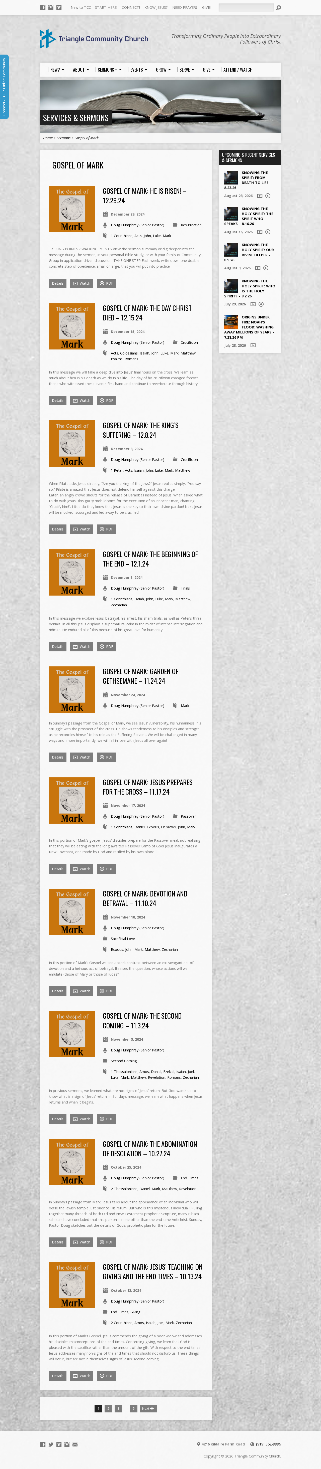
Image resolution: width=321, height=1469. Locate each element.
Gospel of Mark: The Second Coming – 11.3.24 (142, 1020)
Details (57, 283)
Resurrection (191, 225)
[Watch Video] (259, 195)
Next (146, 1408)
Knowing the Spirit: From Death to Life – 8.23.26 (248, 180)
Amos (144, 1071)
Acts (138, 235)
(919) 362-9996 (268, 1444)
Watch (84, 283)
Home (48, 137)
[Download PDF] (267, 195)
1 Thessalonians (124, 1071)
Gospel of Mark (86, 137)
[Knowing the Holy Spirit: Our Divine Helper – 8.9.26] (231, 254)
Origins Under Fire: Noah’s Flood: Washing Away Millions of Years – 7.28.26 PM (249, 327)
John (147, 235)
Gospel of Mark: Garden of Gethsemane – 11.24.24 (140, 676)
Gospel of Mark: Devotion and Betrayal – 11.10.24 (145, 898)
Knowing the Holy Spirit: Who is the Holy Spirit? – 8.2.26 (249, 288)
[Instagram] (50, 7)
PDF (109, 283)
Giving (135, 1312)
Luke (157, 235)
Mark (167, 235)
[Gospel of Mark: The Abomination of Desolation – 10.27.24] (72, 1182)
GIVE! (206, 7)
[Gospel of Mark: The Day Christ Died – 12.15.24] (72, 346)
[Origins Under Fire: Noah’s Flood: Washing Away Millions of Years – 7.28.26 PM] (231, 326)
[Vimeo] (58, 7)
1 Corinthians (121, 235)
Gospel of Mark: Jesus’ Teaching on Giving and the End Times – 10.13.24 (153, 1271)
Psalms (117, 358)
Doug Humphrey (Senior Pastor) (137, 225)
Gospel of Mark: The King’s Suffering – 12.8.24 (141, 430)
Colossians (129, 353)
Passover (188, 816)
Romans (131, 358)
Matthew (188, 353)
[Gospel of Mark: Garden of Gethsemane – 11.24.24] (72, 709)
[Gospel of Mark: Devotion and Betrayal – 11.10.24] (72, 932)
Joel (191, 1071)
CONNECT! (131, 7)
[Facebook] (42, 7)
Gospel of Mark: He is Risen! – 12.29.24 (144, 195)
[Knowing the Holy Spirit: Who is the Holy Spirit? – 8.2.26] (231, 290)
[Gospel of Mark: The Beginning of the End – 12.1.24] (72, 592)
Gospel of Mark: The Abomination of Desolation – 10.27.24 (150, 1148)
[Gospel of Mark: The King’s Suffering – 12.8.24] (72, 463)
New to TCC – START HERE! (94, 7)
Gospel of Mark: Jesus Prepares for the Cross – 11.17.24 (148, 787)
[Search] (278, 7)
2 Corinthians (121, 1322)
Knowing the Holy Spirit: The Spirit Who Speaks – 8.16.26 (248, 216)
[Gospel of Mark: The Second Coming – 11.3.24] (72, 1054)
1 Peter (117, 470)
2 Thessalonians (124, 1188)
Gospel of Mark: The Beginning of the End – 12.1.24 (150, 559)
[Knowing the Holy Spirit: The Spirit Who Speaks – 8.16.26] (231, 218)
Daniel (139, 827)
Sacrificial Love (123, 938)
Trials (185, 588)
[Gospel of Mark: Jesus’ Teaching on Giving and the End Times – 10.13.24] (72, 1305)
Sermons (63, 137)
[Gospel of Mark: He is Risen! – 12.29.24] (72, 229)
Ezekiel (168, 1071)
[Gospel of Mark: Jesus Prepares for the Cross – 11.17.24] (72, 820)
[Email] (74, 1444)
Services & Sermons (76, 117)
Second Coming (124, 1060)
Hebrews (168, 827)
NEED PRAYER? (185, 7)
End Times (189, 1178)
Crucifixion (189, 342)
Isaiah (144, 353)
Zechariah (119, 605)
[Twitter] (50, 1444)
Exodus (153, 827)
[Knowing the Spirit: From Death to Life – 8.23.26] (231, 181)
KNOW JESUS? (156, 7)
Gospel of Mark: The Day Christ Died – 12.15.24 (147, 312)
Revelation (156, 1077)
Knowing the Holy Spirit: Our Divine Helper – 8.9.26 (249, 252)
